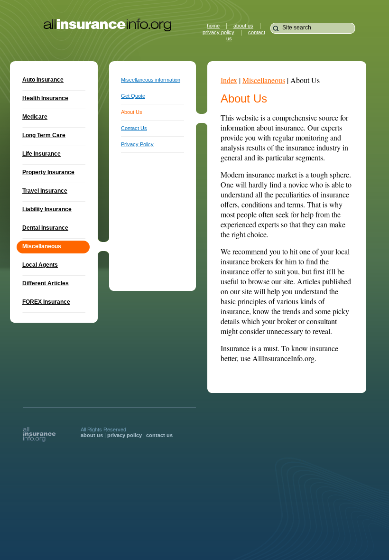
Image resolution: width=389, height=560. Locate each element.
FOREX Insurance (46, 302)
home (213, 25)
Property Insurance (48, 172)
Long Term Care (43, 135)
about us (243, 25)
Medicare (34, 116)
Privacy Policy (137, 144)
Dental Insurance (45, 227)
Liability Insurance (47, 209)
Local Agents (40, 264)
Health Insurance (45, 98)
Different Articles (45, 283)
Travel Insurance (44, 190)
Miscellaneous (263, 80)
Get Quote (133, 96)
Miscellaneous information (150, 80)
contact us (159, 435)
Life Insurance (41, 153)
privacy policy (218, 32)
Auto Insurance (43, 79)
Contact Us (134, 128)
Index (229, 80)
